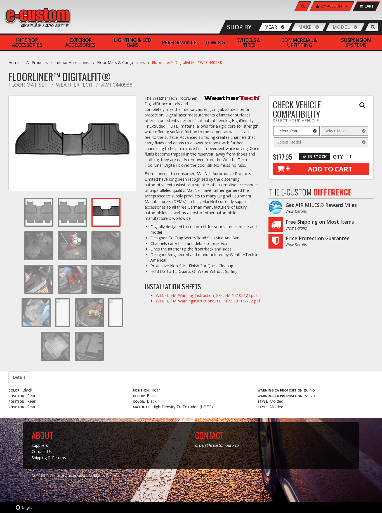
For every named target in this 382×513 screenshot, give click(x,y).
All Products (37, 62)
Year (271, 27)
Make (305, 27)
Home (14, 62)
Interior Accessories (72, 62)
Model (341, 27)
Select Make (336, 130)
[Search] (373, 27)
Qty (338, 156)
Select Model (289, 142)
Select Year (287, 130)
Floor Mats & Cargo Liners (121, 62)
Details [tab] (19, 377)
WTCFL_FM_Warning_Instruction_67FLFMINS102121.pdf (206, 295)
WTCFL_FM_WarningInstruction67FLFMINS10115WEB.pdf (208, 301)
